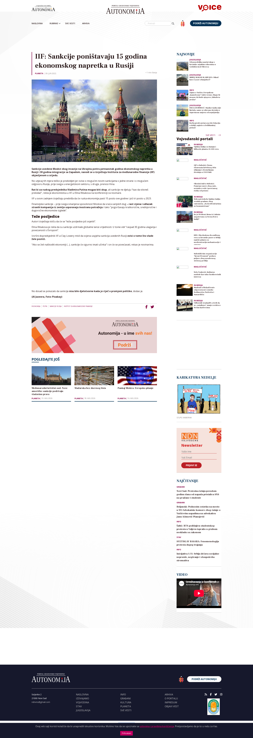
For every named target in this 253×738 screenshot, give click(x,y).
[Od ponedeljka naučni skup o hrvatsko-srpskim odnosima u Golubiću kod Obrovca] (182, 64)
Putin (45, 306)
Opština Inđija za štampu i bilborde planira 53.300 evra (206, 148)
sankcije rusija (55, 306)
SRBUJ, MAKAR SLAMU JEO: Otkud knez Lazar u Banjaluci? (203, 78)
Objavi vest (172, 706)
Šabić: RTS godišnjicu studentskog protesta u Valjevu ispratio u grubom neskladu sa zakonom (197, 529)
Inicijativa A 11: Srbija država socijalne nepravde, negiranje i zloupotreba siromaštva (198, 557)
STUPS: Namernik (184, 417)
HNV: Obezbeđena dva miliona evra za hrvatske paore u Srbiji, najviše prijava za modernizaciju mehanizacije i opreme (207, 239)
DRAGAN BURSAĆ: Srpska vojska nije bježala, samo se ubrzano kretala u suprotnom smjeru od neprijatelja (205, 110)
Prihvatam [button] (126, 733)
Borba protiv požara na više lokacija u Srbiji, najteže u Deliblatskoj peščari (204, 125)
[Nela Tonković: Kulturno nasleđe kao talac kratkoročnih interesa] (185, 274)
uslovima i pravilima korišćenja (157, 726)
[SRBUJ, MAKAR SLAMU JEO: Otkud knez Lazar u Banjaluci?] (182, 80)
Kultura (125, 702)
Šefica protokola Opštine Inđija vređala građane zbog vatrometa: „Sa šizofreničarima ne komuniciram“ (207, 202)
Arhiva (85, 23)
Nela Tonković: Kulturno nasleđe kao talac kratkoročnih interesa (207, 274)
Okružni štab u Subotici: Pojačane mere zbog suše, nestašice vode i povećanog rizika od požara (205, 187)
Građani (181, 487)
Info (191, 90)
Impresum (171, 702)
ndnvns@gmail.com (41, 702)
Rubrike (54, 23)
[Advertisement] (126, 39)
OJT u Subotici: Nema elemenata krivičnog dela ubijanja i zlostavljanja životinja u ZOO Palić (205, 168)
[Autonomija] (125, 9)
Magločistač (200, 160)
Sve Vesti (70, 23)
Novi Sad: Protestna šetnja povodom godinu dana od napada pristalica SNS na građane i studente (198, 494)
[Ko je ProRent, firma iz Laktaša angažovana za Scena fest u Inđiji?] (185, 217)
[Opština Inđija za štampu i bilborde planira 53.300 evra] (185, 149)
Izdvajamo (82, 698)
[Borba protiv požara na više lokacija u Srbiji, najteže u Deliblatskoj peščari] (182, 125)
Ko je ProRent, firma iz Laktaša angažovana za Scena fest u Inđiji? (207, 216)
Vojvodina (82, 702)
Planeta (39, 73)
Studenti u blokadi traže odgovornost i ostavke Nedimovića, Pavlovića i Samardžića (204, 291)
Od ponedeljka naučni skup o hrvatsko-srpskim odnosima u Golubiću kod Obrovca (202, 64)
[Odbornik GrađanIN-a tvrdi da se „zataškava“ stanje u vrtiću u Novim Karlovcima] (185, 305)
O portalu (171, 698)
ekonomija (36, 306)
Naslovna (37, 23)
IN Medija (198, 144)
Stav (179, 537)
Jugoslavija (195, 59)
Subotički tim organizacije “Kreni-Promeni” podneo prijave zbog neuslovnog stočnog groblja (205, 257)
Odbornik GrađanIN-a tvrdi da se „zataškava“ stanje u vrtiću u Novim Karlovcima (207, 305)
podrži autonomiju (205, 23)
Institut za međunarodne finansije (78, 306)
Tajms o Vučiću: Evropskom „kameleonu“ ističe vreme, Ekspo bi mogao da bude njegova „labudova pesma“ (204, 96)
